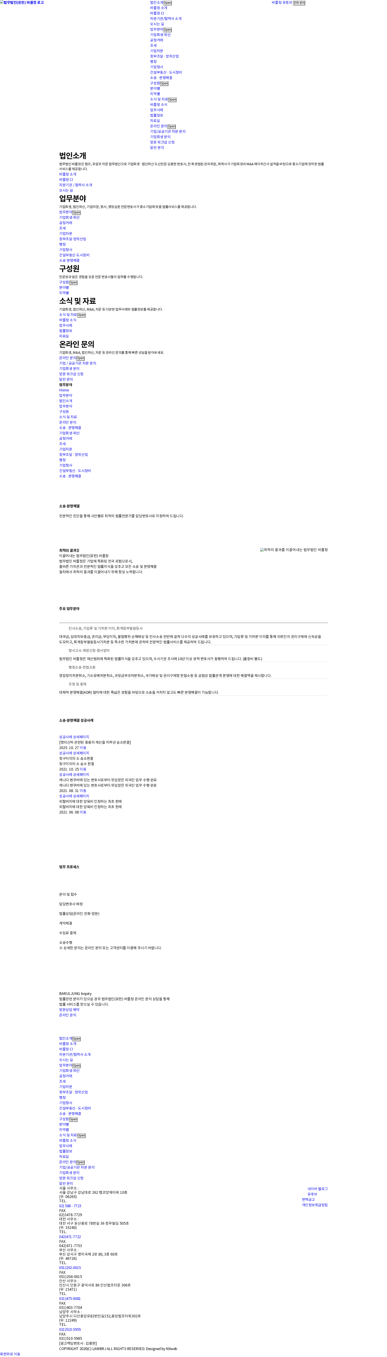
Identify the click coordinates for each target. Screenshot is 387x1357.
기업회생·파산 (160, 35)
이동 (83, 748)
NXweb (171, 1349)
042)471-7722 (70, 1237)
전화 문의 (299, 3)
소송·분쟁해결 (69, 261)
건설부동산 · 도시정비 (166, 73)
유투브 (312, 1194)
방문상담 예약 (69, 1010)
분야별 (155, 89)
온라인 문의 (158, 126)
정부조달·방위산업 (72, 239)
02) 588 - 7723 (70, 1206)
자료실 (155, 121)
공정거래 (156, 40)
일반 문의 (157, 148)
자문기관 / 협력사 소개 (75, 185)
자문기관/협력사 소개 (165, 19)
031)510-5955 (70, 1330)
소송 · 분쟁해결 (161, 78)
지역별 (155, 94)
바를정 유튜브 (282, 3)
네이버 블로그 (317, 1189)
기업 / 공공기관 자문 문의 (77, 363)
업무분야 (156, 30)
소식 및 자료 (159, 99)
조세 (153, 46)
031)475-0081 (70, 1299)
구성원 (155, 83)
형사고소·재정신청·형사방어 (89, 651)
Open (167, 3)
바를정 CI (157, 13)
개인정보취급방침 (315, 1205)
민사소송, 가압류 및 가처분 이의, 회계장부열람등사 (105, 629)
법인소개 (156, 3)
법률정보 (156, 116)
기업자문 (156, 51)
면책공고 (308, 1200)
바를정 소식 (158, 105)
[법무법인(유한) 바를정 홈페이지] (22, 2)
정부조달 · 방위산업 (164, 56)
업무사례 (156, 110)
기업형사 (156, 67)
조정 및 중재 (77, 684)
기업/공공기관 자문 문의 (167, 132)
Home (64, 390)
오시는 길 (157, 24)
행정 (153, 62)
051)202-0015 (70, 1268)
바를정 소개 (158, 8)
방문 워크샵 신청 (162, 142)
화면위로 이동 (10, 1354)
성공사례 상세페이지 (74, 737)
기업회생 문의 (160, 137)
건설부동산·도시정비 (74, 255)
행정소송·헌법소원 (82, 668)
